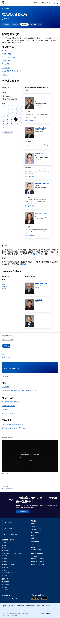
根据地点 (4, 92)
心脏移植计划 (6, 61)
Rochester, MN (8, 96)
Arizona (3, 282)
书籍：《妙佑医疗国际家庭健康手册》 (13, 424)
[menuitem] (6, 24)
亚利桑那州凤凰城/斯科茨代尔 (12, 99)
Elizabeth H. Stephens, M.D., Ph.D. (41, 214)
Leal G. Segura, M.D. (40, 127)
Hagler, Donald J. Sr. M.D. (42, 283)
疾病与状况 (7, 8)
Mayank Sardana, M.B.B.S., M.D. (40, 99)
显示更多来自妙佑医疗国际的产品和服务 (13, 428)
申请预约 (6, 346)
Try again (30, 460)
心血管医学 (6, 64)
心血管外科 (6, 68)
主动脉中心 (6, 50)
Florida (3, 284)
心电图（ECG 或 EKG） (8, 405)
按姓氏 (3, 103)
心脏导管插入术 (6, 409)
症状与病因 (6, 24)
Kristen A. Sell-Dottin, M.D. (41, 154)
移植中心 (5, 74)
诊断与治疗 (15, 24)
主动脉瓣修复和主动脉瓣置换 (10, 402)
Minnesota (4, 286)
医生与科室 (25, 24)
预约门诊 (6, 18)
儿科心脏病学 (6, 54)
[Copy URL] (40, 457)
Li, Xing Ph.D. (38, 299)
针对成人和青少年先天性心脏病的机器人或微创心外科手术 (19, 390)
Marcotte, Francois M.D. (41, 316)
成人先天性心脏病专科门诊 (11, 71)
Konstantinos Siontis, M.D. (42, 183)
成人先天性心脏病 (14, 14)
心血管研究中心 (34, 254)
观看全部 (4, 288)
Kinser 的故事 (5, 386)
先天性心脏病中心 (8, 57)
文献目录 (22, 264)
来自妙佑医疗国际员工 (8, 336)
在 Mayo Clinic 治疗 (36, 24)
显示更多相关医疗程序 (8, 413)
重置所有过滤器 (8, 132)
